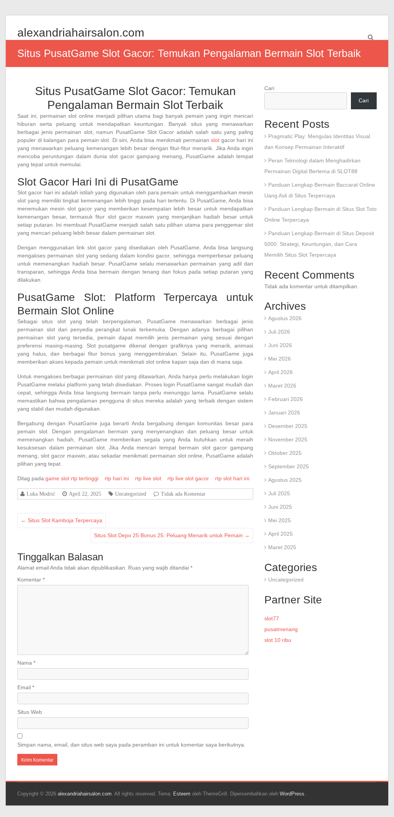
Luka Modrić (41, 493)
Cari (269, 88)
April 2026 (280, 372)
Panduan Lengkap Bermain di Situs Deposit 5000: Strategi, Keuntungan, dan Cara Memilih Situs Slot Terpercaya (319, 244)
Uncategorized (130, 493)
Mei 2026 (279, 359)
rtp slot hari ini (232, 478)
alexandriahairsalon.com (80, 32)
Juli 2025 (279, 493)
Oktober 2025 (285, 453)
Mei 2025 (279, 520)
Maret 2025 (282, 547)
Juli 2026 (279, 332)
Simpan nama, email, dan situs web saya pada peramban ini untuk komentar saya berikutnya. (131, 745)
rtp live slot (148, 478)
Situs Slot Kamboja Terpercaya (61, 520)
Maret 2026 (282, 386)
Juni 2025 (280, 507)
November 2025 (287, 439)
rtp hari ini (117, 478)
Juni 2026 (280, 345)
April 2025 (280, 534)
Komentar (31, 579)
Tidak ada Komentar (183, 493)
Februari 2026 (285, 399)
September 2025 (288, 466)
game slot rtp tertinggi (71, 478)
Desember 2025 (287, 426)
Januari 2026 (284, 412)
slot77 (271, 618)
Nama (26, 663)
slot (215, 140)
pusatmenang (281, 629)
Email (25, 687)
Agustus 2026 (285, 318)
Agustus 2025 (285, 480)
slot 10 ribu (277, 640)
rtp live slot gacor (188, 478)
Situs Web (29, 712)
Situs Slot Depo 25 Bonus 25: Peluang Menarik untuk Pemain (172, 535)
